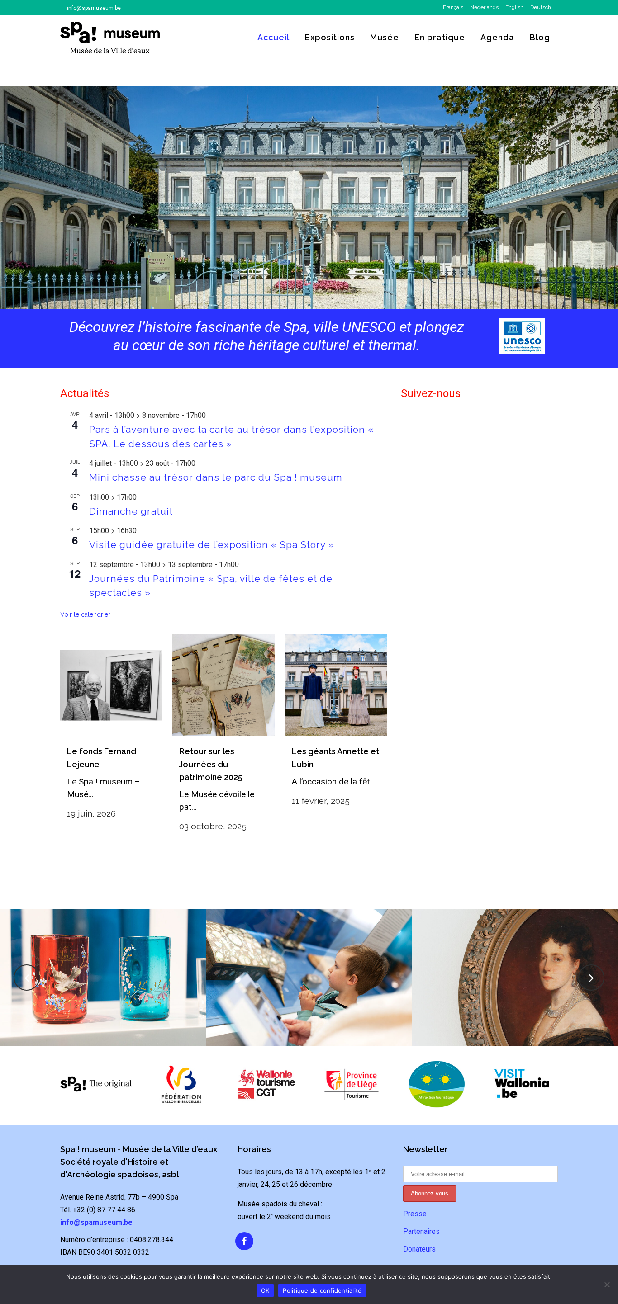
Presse (415, 1214)
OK (265, 1290)
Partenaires (421, 1231)
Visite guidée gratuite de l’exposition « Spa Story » (211, 544)
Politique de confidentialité (322, 1290)
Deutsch (540, 7)
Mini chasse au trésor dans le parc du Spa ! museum (215, 477)
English (514, 7)
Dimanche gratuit (131, 511)
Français (453, 7)
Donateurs (419, 1249)
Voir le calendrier (85, 614)
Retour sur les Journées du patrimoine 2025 (210, 764)
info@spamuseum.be (94, 8)
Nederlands (484, 7)
